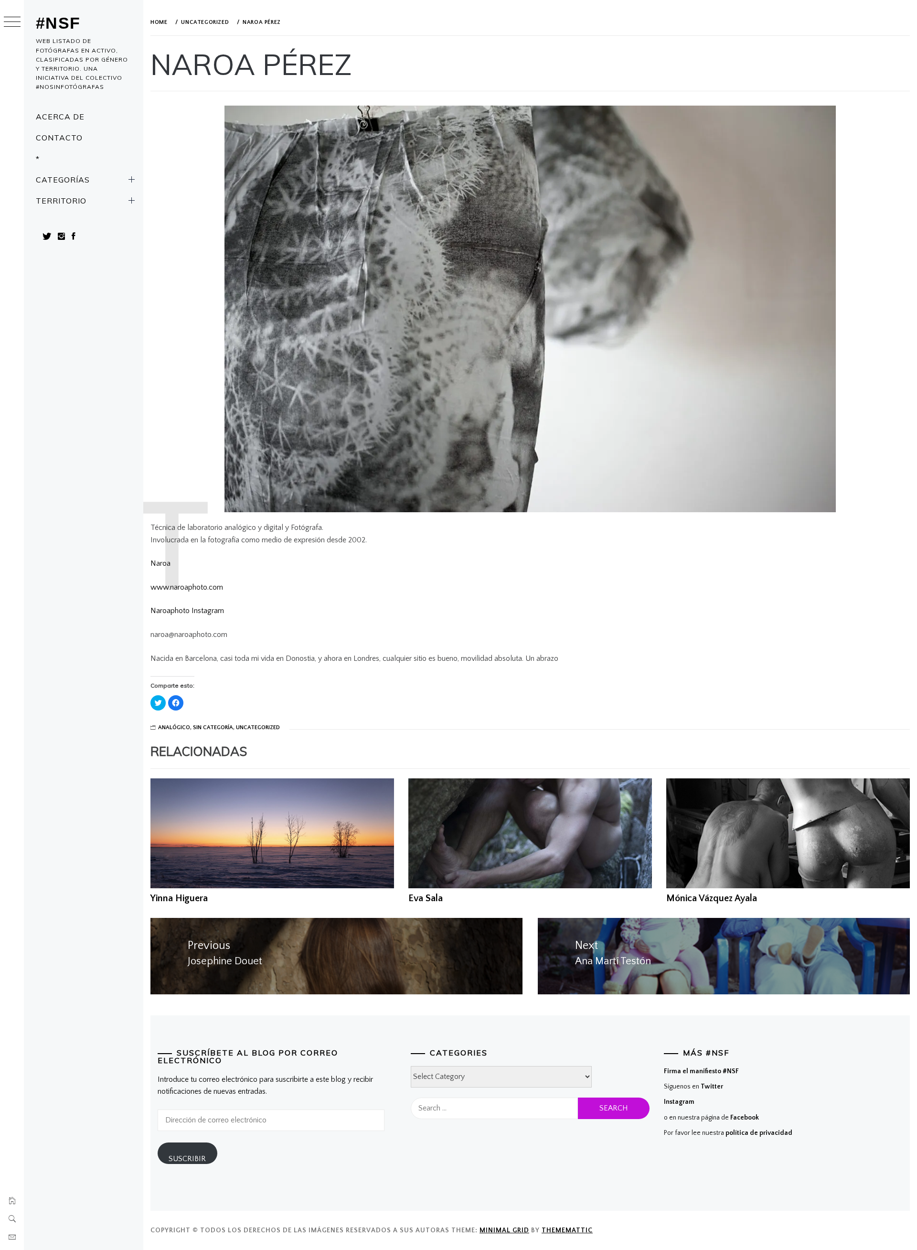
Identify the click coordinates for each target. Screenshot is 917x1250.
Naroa (160, 563)
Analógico (174, 727)
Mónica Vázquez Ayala (711, 898)
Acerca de (60, 116)
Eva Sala (425, 898)
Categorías (63, 179)
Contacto (59, 137)
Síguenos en (693, 1086)
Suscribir (187, 1158)
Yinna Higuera (179, 898)
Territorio (61, 200)
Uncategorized (258, 727)
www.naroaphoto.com (186, 587)
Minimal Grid (504, 1230)
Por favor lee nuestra (728, 1133)
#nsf (58, 23)
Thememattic (567, 1230)
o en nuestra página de (711, 1117)
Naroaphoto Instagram (187, 610)
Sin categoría (213, 727)
